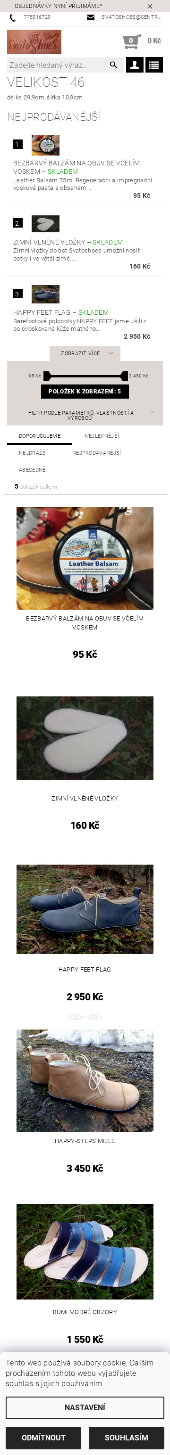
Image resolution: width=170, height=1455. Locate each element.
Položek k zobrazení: (85, 391)
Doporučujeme (39, 436)
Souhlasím (126, 1437)
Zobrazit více (80, 354)
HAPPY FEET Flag (61, 312)
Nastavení (85, 1407)
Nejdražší (33, 453)
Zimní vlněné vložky (68, 242)
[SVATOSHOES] (34, 42)
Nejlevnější (102, 436)
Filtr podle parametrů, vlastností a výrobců (81, 415)
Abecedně (32, 470)
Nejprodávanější (96, 453)
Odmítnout (44, 1437)
